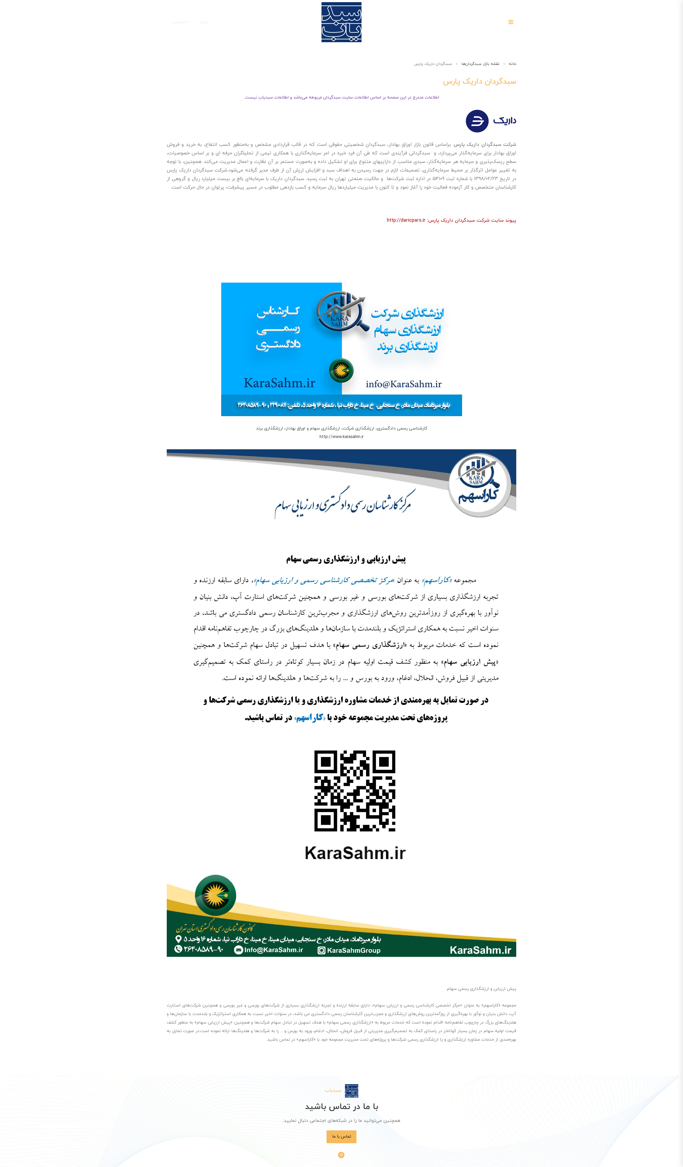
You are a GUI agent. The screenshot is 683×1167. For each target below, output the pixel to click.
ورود (203, 22)
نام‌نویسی (180, 22)
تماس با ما (341, 1136)
